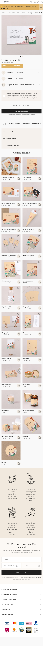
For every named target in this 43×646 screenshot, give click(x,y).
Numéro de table (6, 358)
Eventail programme (28, 255)
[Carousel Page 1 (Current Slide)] (20, 56)
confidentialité (29, 577)
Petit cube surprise (7, 436)
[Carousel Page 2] (22, 56)
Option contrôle (11, 139)
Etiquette (25, 436)
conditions (38, 577)
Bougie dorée (26, 384)
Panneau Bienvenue (28, 281)
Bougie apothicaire (28, 410)
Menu (24, 333)
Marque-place (26, 307)
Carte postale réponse (8, 203)
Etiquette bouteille (7, 307)
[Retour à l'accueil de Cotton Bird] (7, 2)
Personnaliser (21, 111)
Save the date (26, 177)
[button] (41, 7)
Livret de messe (6, 281)
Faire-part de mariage (8, 177)
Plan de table (26, 358)
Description (10, 132)
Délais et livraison (12, 145)
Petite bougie (5, 410)
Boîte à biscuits (6, 384)
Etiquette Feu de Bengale (9, 255)
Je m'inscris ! (21, 573)
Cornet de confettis (28, 229)
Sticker (4, 462)
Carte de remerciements (29, 203)
